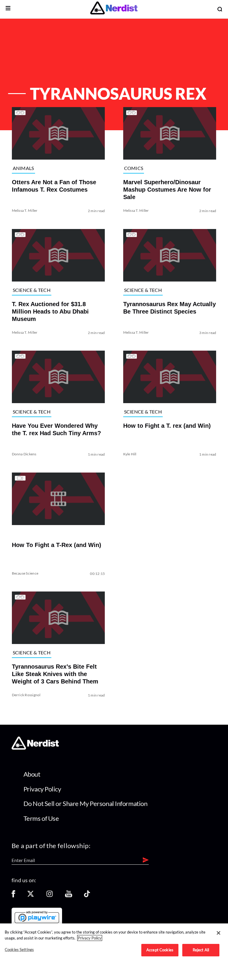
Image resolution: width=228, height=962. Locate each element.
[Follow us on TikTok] (87, 895)
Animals (23, 168)
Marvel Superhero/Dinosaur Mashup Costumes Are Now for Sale (167, 189)
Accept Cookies (159, 949)
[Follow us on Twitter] (30, 895)
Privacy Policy (42, 789)
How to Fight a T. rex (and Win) (167, 425)
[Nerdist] (113, 9)
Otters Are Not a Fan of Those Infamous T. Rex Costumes (54, 186)
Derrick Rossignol (26, 695)
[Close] (218, 932)
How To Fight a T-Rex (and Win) (56, 544)
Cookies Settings (19, 949)
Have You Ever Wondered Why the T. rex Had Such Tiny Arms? (56, 429)
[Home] (35, 747)
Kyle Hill (130, 454)
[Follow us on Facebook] (13, 895)
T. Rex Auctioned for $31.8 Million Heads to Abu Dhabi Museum (50, 311)
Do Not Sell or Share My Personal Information (85, 803)
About (31, 774)
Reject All (201, 949)
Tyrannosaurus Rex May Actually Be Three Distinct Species (169, 307)
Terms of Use (41, 818)
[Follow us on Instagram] (49, 895)
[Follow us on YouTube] (68, 895)
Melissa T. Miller (25, 210)
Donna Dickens (24, 454)
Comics (133, 168)
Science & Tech (31, 290)
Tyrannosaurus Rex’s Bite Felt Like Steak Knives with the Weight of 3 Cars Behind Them (55, 674)
